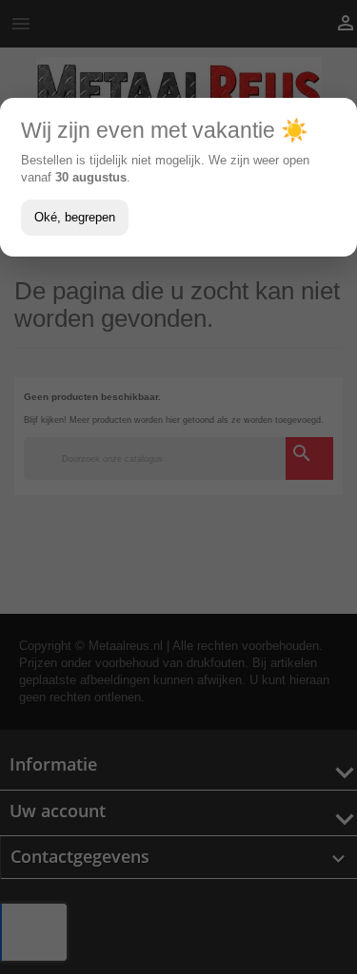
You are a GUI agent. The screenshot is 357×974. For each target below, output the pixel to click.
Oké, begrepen (74, 217)
